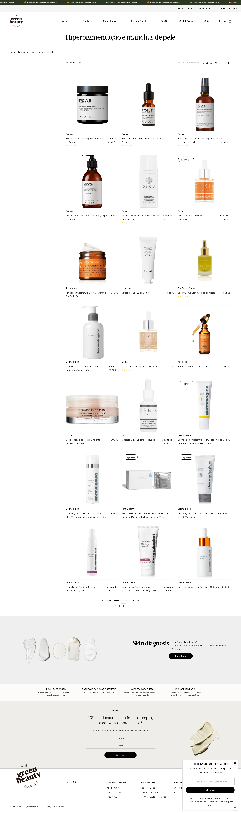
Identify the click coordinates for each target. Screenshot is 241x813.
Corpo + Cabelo (139, 21)
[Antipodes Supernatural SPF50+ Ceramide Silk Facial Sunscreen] (92, 258)
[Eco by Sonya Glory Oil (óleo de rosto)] (204, 258)
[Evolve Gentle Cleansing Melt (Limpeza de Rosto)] (92, 104)
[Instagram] (74, 782)
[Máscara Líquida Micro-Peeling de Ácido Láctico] (148, 405)
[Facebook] (68, 782)
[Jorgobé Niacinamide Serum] (148, 258)
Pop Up (164, 21)
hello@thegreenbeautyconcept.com (185, 695)
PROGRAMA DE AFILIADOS (154, 797)
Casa (12, 52)
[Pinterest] (81, 782)
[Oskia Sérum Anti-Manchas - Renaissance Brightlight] (204, 181)
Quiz (206, 21)
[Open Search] (220, 21)
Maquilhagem (110, 21)
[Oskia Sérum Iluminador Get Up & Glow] (148, 332)
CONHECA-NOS (148, 788)
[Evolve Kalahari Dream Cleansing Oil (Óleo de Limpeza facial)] (204, 104)
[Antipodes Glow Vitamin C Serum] (204, 332)
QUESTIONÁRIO (182, 788)
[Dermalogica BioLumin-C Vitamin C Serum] (204, 553)
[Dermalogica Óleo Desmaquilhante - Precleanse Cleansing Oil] (92, 332)
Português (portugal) (225, 8)
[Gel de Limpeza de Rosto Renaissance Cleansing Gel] (148, 181)
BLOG (177, 793)
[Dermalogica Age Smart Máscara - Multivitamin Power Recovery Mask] (148, 553)
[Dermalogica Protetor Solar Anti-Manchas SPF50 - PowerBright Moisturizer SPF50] (92, 479)
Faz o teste (180, 656)
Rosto (86, 21)
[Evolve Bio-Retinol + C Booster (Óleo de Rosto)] (148, 104)
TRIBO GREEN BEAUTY (151, 793)
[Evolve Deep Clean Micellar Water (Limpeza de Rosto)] (92, 181)
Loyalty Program (203, 8)
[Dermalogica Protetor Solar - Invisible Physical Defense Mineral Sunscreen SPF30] (204, 405)
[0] (230, 21)
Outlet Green (186, 21)
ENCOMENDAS (114, 793)
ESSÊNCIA (112, 797)
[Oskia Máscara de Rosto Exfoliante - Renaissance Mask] (92, 405)
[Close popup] (234, 763)
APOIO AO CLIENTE (116, 788)
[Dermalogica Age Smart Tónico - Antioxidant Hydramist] (92, 553)
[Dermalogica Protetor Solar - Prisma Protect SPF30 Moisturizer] (204, 479)
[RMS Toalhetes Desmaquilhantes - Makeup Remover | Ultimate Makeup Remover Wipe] (148, 479)
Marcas (65, 21)
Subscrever (120, 755)
